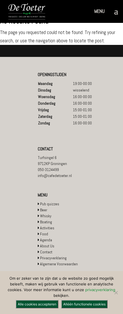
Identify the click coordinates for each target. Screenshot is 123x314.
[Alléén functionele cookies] (116, 292)
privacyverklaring (100, 289)
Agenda (46, 240)
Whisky (45, 215)
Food (44, 234)
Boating (46, 221)
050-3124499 (48, 169)
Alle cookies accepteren (37, 304)
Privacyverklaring (53, 258)
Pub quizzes (49, 203)
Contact (46, 252)
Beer (43, 209)
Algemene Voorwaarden (59, 264)
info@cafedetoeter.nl (55, 175)
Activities (47, 227)
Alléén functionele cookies (84, 304)
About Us (47, 246)
